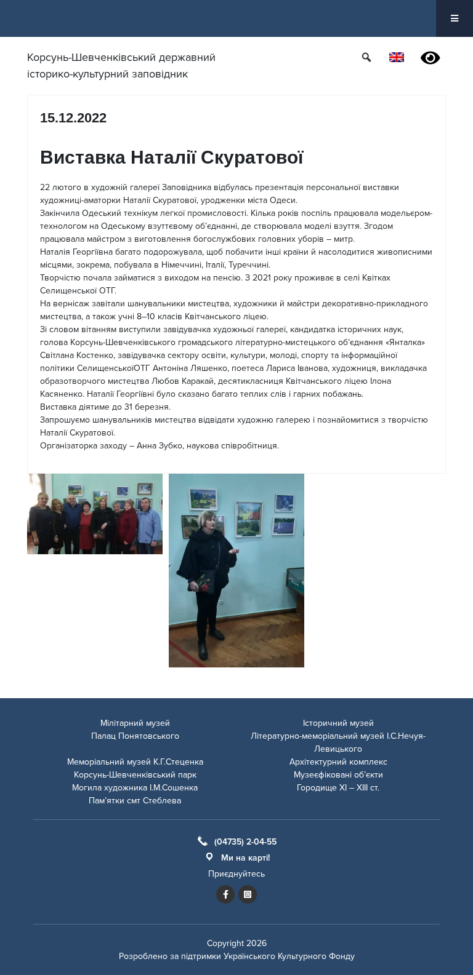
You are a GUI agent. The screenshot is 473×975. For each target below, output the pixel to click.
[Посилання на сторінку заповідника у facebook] (225, 894)
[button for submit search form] (368, 57)
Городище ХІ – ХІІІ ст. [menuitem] (338, 787)
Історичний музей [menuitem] (338, 723)
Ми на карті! (245, 858)
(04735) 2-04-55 (245, 842)
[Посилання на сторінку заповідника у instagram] (247, 894)
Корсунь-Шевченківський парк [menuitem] (135, 775)
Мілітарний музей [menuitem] (135, 723)
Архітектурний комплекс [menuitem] (338, 762)
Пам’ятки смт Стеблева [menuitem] (135, 800)
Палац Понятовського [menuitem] (135, 736)
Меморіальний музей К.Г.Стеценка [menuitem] (135, 762)
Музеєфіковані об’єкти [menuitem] (338, 775)
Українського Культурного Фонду (289, 956)
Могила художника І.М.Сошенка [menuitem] (135, 787)
